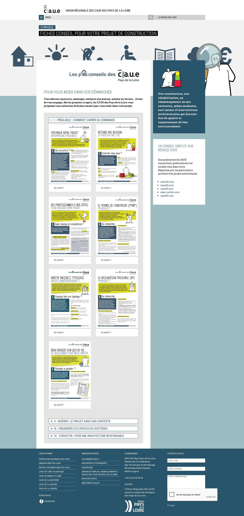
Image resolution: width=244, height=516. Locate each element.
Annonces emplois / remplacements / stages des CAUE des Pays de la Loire (100, 473)
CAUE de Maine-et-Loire (50, 476)
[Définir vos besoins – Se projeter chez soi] (117, 154)
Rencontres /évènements (94, 463)
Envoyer (171, 505)
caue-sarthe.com (170, 192)
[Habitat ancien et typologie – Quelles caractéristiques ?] (70, 298)
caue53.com (167, 188)
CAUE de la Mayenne (49, 480)
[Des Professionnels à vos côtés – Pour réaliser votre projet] (70, 226)
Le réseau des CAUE (167, 17)
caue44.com (167, 181)
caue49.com (167, 185)
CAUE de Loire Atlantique (51, 471)
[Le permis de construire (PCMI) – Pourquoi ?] (117, 226)
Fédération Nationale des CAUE (54, 459)
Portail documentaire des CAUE (54, 467)
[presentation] (192, 494)
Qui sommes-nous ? (91, 459)
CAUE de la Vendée (48, 488)
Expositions (87, 467)
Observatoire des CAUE (50, 463)
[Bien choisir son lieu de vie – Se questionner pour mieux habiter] (70, 371)
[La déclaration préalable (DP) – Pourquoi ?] (117, 298)
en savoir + (59, 187)
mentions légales (90, 483)
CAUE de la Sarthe (48, 484)
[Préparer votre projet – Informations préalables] (70, 154)
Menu (48, 17)
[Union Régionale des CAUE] (53, 13)
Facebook (49, 501)
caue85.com (167, 195)
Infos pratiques (89, 478)
